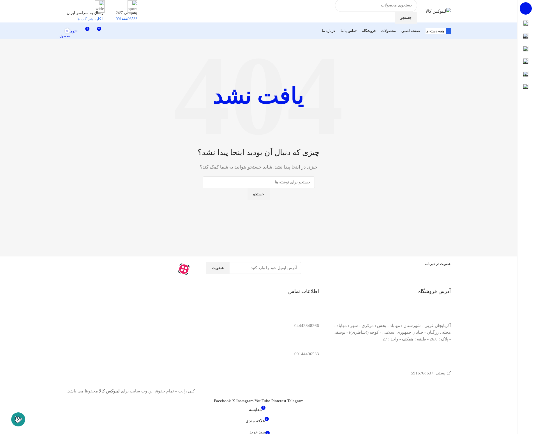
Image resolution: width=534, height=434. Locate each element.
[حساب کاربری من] (112, 31)
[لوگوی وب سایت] (438, 10)
